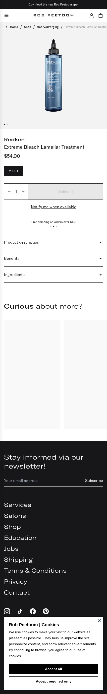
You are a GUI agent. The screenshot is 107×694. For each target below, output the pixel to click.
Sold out (65, 191)
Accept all (53, 669)
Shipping (18, 559)
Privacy (15, 581)
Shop (12, 526)
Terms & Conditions (35, 570)
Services (17, 504)
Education (20, 537)
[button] (91, 15)
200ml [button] (13, 171)
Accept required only (53, 681)
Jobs (11, 548)
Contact (17, 592)
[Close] (99, 620)
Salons (15, 515)
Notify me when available (53, 206)
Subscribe (94, 480)
